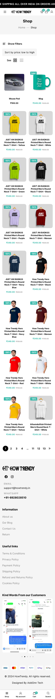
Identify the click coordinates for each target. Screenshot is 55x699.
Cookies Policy (11, 583)
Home (21, 27)
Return (6, 534)
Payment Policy (11, 565)
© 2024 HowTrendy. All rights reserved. (28, 676)
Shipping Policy (11, 571)
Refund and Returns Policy (17, 577)
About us (7, 516)
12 (38, 448)
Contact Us (8, 528)
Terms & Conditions (13, 553)
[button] (6, 626)
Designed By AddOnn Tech (27, 682)
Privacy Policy (10, 559)
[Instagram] (12, 477)
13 (44, 448)
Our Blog (7, 522)
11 (33, 448)
